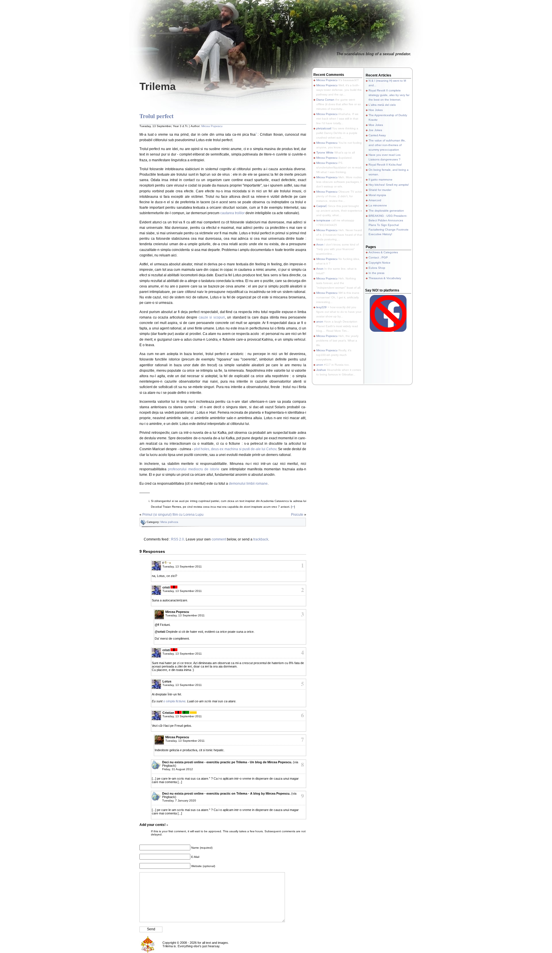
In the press (376, 273)
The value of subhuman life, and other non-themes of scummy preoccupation (387, 145)
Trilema (157, 86)
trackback (260, 539)
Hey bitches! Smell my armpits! (389, 184)
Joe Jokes (375, 130)
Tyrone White (325, 152)
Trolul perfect (156, 116)
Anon (319, 244)
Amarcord (375, 200)
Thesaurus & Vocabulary (385, 278)
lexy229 (321, 307)
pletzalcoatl (323, 128)
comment (219, 539)
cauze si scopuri (212, 317)
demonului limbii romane (248, 484)
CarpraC (321, 206)
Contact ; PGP (378, 257)
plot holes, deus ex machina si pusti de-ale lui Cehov (235, 449)
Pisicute (297, 515)
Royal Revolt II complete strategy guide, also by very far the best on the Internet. (389, 95)
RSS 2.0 (177, 539)
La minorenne (378, 205)
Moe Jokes (376, 124)
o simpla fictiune (174, 701)
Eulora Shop (377, 267)
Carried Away (377, 135)
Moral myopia (377, 195)
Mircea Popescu (212, 126)
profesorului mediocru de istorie (193, 469)
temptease (323, 220)
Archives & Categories (383, 252)
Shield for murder (380, 189)
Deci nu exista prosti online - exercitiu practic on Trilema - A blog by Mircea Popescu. (226, 793)
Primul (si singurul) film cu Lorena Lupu (173, 515)
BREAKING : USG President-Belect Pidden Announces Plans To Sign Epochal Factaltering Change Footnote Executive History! (389, 225)
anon (319, 321)
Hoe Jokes (376, 110)
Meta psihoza (169, 522)
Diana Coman (325, 99)
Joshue (321, 369)
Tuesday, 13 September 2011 (182, 566)
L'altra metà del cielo (382, 104)
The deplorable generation (386, 210)
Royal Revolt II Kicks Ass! (385, 164)
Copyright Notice (379, 262)
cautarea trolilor (232, 213)
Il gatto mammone (380, 179)
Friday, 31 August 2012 (177, 769)
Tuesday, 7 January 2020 (179, 800)
